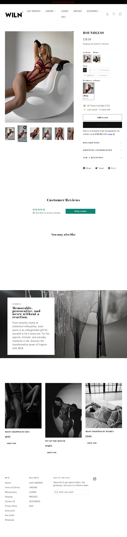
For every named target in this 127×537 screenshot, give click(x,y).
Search (8, 482)
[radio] (87, 59)
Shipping (86, 44)
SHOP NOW (11, 443)
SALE (63, 16)
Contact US (10, 501)
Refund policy (11, 492)
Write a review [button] (80, 211)
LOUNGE (64, 11)
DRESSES (77, 11)
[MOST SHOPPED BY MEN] (23, 405)
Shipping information (97, 150)
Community (10, 510)
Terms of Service (12, 487)
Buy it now (102, 124)
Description (91, 142)
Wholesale (9, 520)
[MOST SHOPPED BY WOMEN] (103, 405)
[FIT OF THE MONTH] (63, 410)
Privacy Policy (11, 506)
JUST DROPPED (33, 11)
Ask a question (93, 157)
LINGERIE (49, 11)
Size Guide (9, 515)
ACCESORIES (92, 11)
